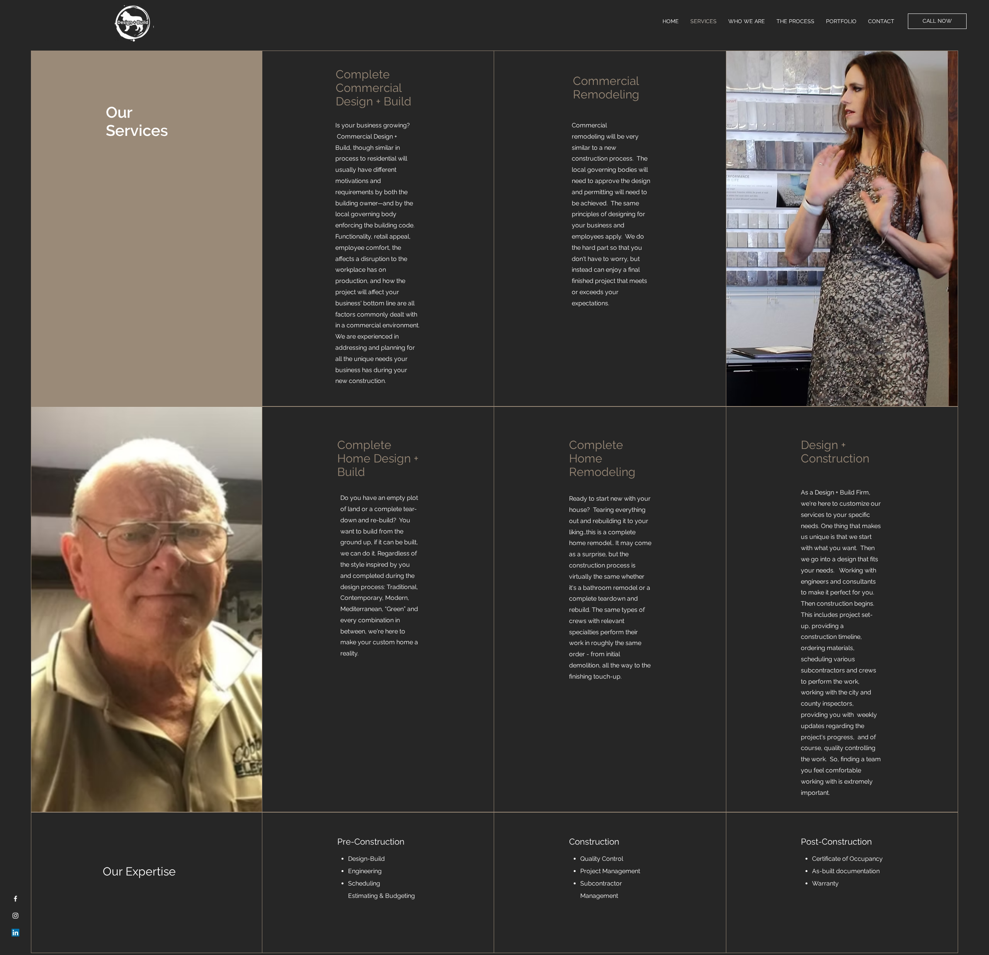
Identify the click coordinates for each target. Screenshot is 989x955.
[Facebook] (15, 899)
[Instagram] (15, 915)
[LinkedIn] (15, 932)
